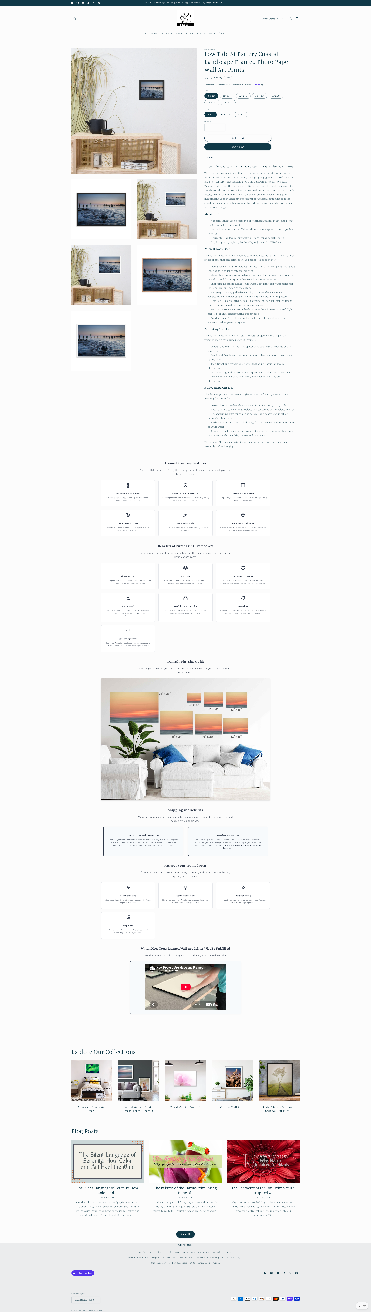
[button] (74, 18)
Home (151, 1252)
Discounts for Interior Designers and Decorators (152, 1257)
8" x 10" (211, 96)
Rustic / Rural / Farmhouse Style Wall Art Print (279, 1108)
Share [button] (210, 157)
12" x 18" (259, 96)
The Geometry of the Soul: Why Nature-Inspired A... (263, 1190)
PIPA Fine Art (82, 1310)
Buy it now (238, 146)
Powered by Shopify (97, 1310)
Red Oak (225, 114)
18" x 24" (212, 102)
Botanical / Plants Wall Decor (92, 1108)
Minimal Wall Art (231, 1107)
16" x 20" (276, 96)
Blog (159, 1252)
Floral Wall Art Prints (183, 1107)
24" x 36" (228, 102)
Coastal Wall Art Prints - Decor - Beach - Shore (138, 1108)
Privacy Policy (234, 1257)
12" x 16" (243, 96)
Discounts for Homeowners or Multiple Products (206, 1252)
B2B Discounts (187, 1257)
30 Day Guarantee (178, 1263)
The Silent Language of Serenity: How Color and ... (107, 1190)
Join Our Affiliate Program (210, 1257)
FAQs (192, 1263)
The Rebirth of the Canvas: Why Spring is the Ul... (185, 1190)
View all (185, 1234)
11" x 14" (227, 96)
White (241, 114)
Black (210, 114)
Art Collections (171, 1252)
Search (141, 1252)
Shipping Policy (158, 1263)
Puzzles (216, 1263)
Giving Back (204, 1263)
